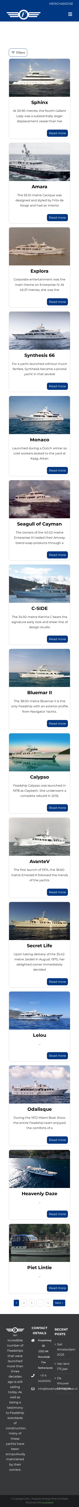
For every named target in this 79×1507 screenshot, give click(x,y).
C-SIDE (39, 608)
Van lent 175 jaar (63, 1366)
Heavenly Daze (39, 1193)
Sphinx (39, 102)
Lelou (39, 1035)
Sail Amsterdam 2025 (64, 1349)
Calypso (39, 777)
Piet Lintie (39, 1267)
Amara (39, 186)
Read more (57, 133)
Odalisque (39, 1109)
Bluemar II (39, 692)
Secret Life (39, 945)
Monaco (39, 439)
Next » (59, 1303)
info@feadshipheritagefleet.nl (43, 1388)
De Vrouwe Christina (64, 1383)
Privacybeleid (45, 1502)
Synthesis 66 (39, 355)
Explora (39, 271)
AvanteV (40, 861)
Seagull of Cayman (39, 524)
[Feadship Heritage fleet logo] (23, 11)
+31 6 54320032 (43, 1378)
